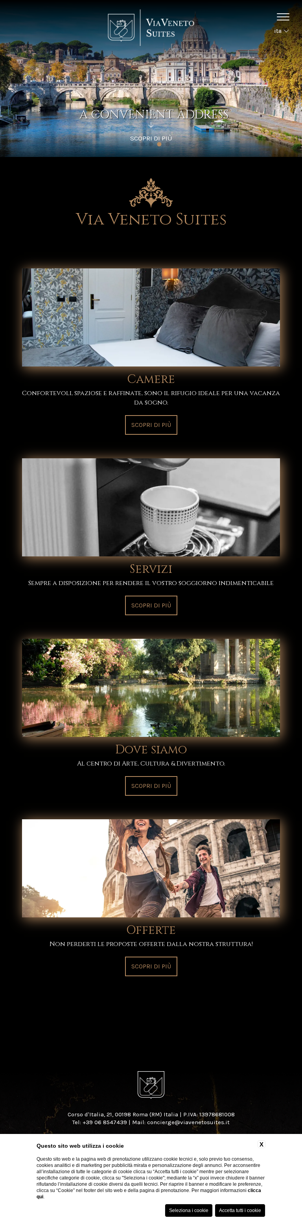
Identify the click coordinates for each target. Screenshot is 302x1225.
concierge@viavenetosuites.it (188, 1122)
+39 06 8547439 (105, 1122)
